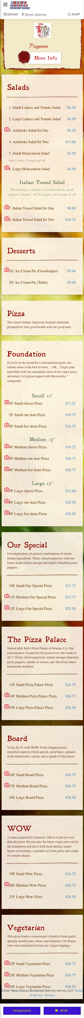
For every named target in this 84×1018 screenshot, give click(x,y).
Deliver (12, 14)
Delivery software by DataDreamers (42, 1002)
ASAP (76, 14)
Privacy (50, 995)
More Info (45, 58)
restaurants (22, 1011)
